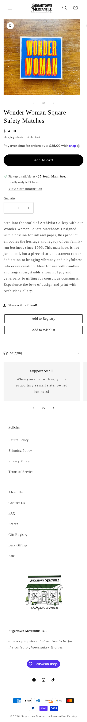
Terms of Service (20, 472)
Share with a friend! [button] (22, 305)
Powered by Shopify (64, 716)
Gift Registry (18, 534)
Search (13, 524)
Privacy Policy (19, 461)
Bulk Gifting (17, 545)
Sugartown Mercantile (35, 716)
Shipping (9, 137)
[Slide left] (33, 103)
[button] (9, 8)
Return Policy (18, 440)
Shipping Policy (20, 450)
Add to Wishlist (43, 330)
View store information (25, 189)
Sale (11, 556)
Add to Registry (43, 319)
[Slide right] (53, 103)
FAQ (12, 513)
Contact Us (16, 503)
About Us (15, 492)
